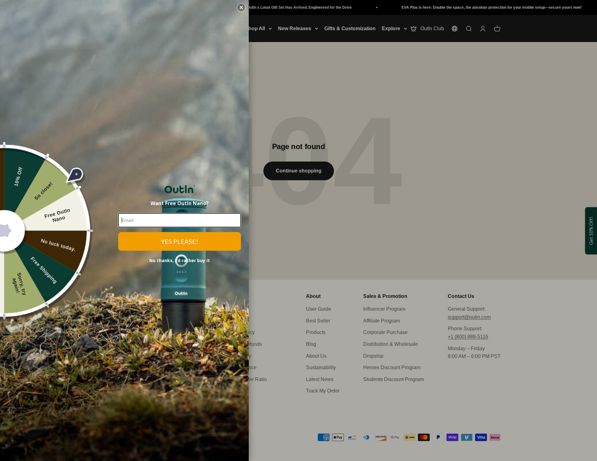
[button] (241, 7)
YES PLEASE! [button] (179, 241)
